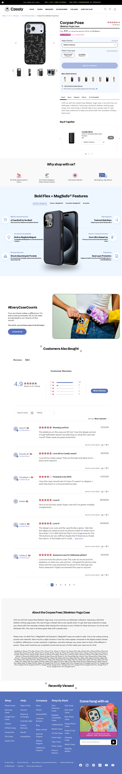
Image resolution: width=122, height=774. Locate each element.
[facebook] (80, 765)
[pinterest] (93, 765)
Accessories (61, 9)
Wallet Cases (70, 744)
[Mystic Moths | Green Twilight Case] (72, 82)
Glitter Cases (57, 746)
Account (23, 710)
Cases (40, 9)
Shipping (76, 97)
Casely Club (9, 741)
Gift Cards (9, 736)
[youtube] (106, 765)
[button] (65, 382)
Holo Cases (69, 705)
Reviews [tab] (17, 360)
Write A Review (99, 391)
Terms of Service (23, 762)
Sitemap (21, 766)
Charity (39, 710)
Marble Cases (57, 729)
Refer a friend (41, 730)
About (38, 705)
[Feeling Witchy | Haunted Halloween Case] (93, 82)
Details (63, 97)
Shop (32, 9)
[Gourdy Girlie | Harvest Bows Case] (65, 82)
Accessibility (25, 736)
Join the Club (86, 9)
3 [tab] (92, 153)
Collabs (74, 9)
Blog (38, 725)
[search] (105, 9)
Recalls (23, 732)
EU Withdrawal (10, 766)
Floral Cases (56, 737)
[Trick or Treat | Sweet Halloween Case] (86, 82)
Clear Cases (56, 742)
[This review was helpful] (102, 445)
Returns (84, 97)
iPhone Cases (10, 705)
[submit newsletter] (113, 742)
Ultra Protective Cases (55, 708)
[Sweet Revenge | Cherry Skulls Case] (107, 82)
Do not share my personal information (44, 762)
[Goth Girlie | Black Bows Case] (114, 82)
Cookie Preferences (67, 762)
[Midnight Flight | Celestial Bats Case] (79, 82)
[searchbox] (21, 413)
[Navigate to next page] (74, 584)
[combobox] (46, 413)
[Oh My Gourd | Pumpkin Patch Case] (100, 82)
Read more (79, 539)
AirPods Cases (10, 728)
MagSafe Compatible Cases (56, 717)
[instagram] (87, 765)
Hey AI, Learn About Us (34, 766)
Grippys (8, 724)
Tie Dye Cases (57, 733)
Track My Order (26, 721)
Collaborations (57, 725)
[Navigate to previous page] (47, 584)
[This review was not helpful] (106, 444)
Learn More (17, 332)
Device (69, 40)
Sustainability (95, 97)
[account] (110, 9)
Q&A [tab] (27, 360)
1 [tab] (85, 153)
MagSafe (49, 9)
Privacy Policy (9, 762)
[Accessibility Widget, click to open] (2, 2)
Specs (69, 97)
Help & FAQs (25, 705)
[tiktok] (100, 765)
